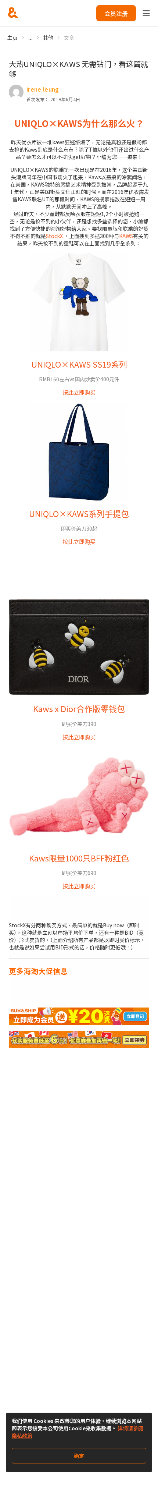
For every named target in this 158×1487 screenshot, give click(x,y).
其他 (48, 37)
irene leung (42, 89)
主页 (12, 37)
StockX (54, 236)
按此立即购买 (79, 392)
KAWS (126, 236)
